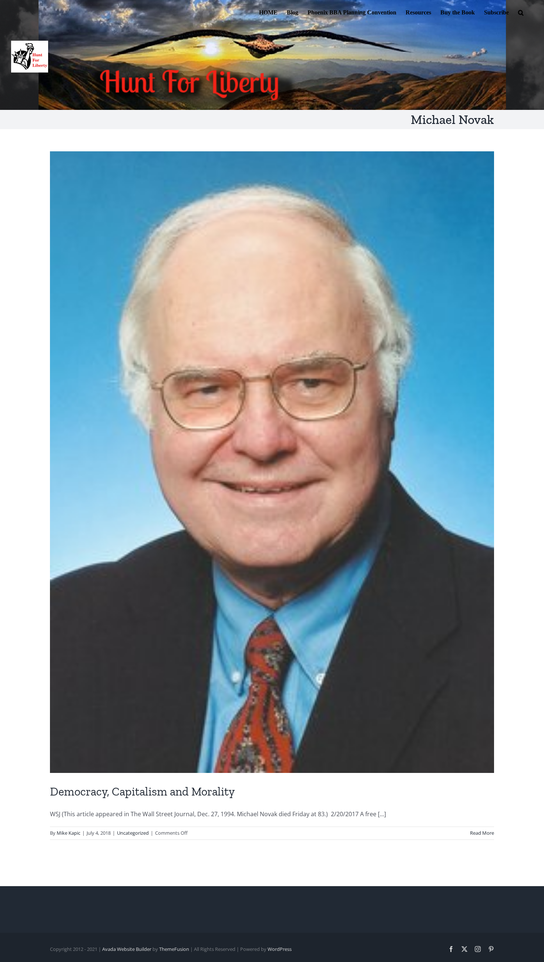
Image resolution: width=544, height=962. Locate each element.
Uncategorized (133, 833)
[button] (521, 12)
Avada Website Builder (126, 949)
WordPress (280, 949)
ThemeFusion (174, 949)
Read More (482, 833)
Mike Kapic (68, 833)
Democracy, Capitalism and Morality (142, 791)
